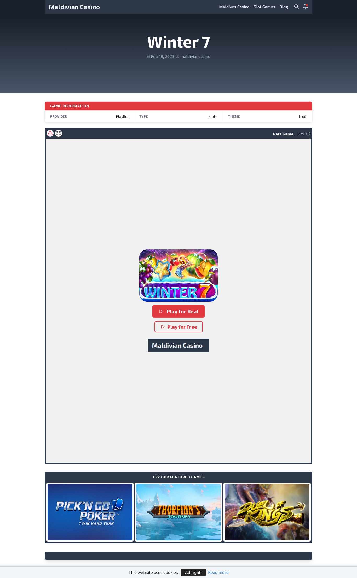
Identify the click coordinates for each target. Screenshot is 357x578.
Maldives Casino (234, 6)
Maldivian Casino (74, 6)
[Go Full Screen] (58, 133)
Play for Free (182, 327)
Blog (283, 6)
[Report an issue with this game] (50, 133)
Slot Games (264, 6)
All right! (193, 572)
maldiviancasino (195, 56)
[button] (178, 275)
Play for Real (182, 311)
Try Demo (90, 512)
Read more (218, 572)
